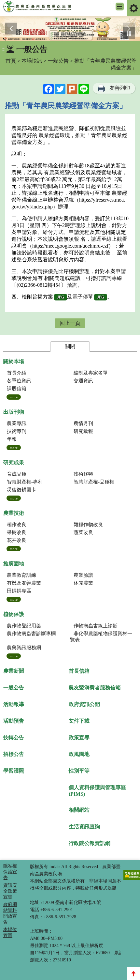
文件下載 (79, 721)
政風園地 (79, 754)
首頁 (11, 61)
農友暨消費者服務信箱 (95, 687)
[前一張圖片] (11, 29)
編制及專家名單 (91, 372)
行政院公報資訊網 (89, 843)
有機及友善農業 (24, 583)
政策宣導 (79, 737)
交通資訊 (83, 380)
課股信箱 (16, 388)
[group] (70, 28)
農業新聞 (13, 671)
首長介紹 (16, 372)
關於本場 (13, 361)
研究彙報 (83, 431)
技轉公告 (13, 737)
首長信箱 (79, 671)
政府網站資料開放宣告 (10, 913)
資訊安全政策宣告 (10, 891)
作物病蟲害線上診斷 (96, 625)
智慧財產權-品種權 (94, 481)
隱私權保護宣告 (10, 872)
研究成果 (13, 462)
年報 (12, 439)
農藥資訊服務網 (24, 647)
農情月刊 (83, 423)
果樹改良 (16, 532)
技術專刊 (16, 431)
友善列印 (119, 88)
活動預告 (13, 721)
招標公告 (13, 754)
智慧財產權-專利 (25, 481)
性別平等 (79, 770)
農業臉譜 (83, 575)
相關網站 (79, 810)
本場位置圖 (10, 932)
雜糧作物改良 (88, 524)
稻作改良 (16, 524)
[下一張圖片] (129, 29)
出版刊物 (13, 412)
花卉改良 (16, 540)
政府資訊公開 (84, 704)
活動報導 (13, 704)
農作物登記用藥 (24, 625)
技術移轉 (83, 474)
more (14, 397)
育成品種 (16, 474)
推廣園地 (13, 563)
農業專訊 (16, 423)
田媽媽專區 (19, 590)
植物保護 (13, 614)
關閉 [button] (70, 346)
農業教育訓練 (21, 575)
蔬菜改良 (83, 532)
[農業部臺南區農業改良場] (37, 8)
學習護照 (13, 770)
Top (133, 973)
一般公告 (58, 61)
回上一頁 (70, 323)
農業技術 (13, 513)
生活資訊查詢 (84, 826)
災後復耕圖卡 (21, 489)
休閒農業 (83, 583)
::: (112, 2)
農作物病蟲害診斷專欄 (31, 633)
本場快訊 (31, 61)
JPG (60, 297)
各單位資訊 (19, 380)
